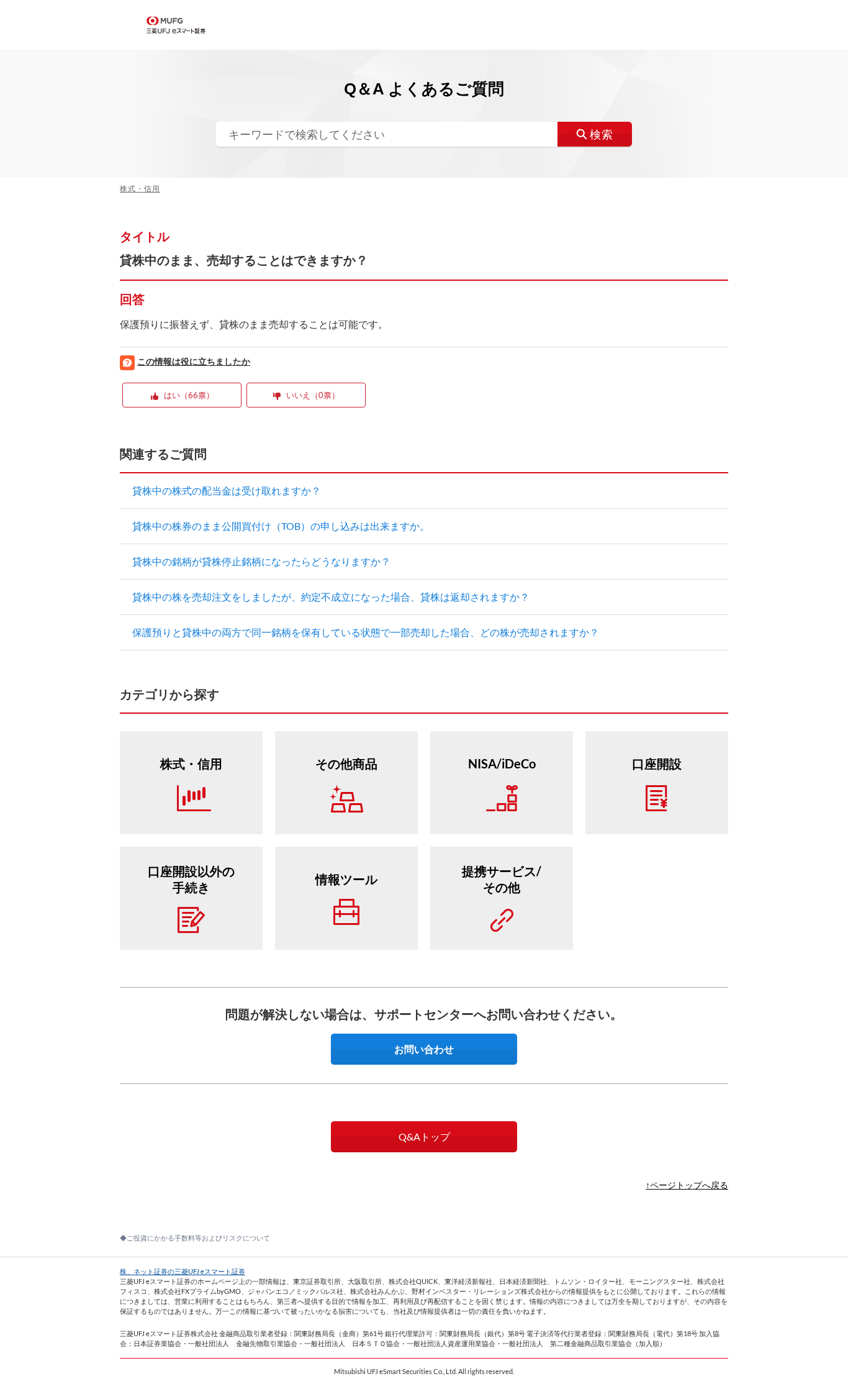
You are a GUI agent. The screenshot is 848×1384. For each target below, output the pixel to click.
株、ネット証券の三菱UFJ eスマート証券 (182, 1271)
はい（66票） (189, 395)
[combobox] (424, 134)
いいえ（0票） (313, 395)
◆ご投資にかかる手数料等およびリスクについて (195, 1238)
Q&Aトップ (424, 1136)
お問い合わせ (424, 1049)
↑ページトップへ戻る (687, 1185)
